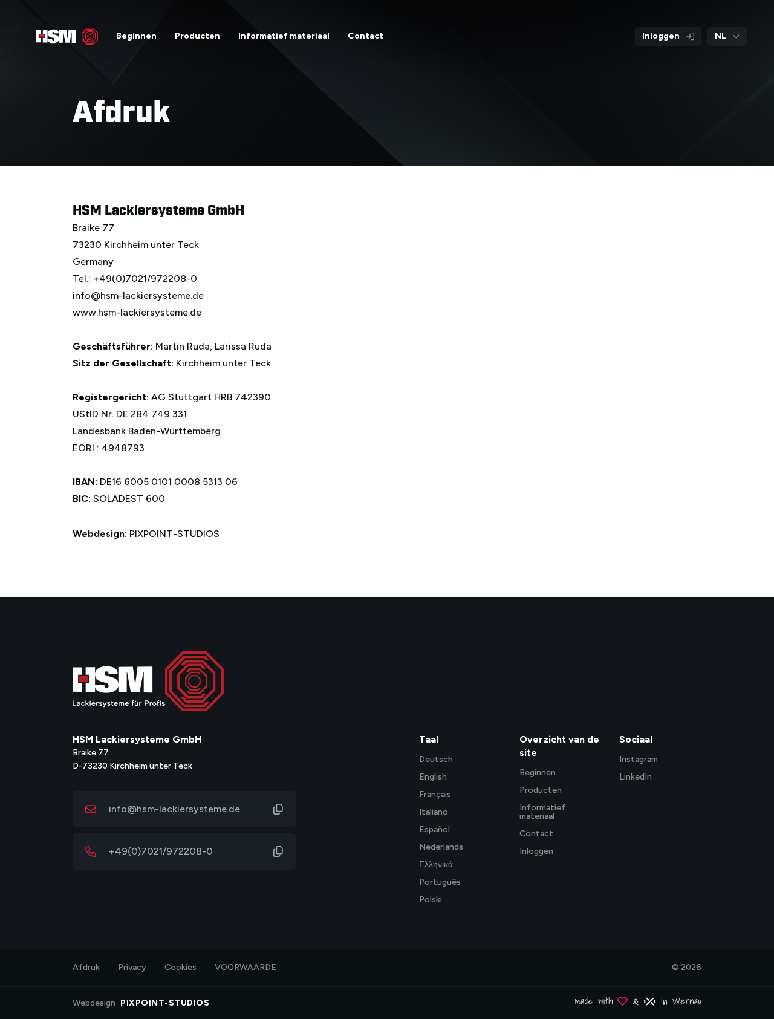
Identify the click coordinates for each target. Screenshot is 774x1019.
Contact (536, 834)
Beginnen (537, 773)
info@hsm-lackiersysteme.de (174, 809)
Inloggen (661, 36)
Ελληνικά (436, 865)
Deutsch (436, 759)
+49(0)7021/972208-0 (161, 851)
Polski (430, 900)
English (433, 777)
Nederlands (441, 847)
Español (434, 830)
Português (440, 882)
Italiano (433, 812)
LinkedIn (635, 777)
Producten (540, 790)
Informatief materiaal (542, 812)
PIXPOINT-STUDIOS (174, 533)
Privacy (132, 967)
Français (435, 794)
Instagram (638, 759)
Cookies (180, 967)
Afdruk (86, 967)
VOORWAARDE (245, 967)
